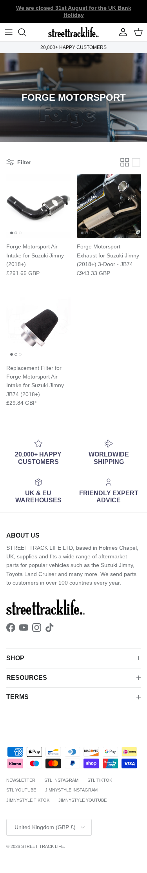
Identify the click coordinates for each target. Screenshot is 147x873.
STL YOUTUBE (21, 790)
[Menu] (8, 32)
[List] (136, 162)
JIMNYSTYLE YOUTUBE (82, 800)
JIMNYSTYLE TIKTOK (27, 800)
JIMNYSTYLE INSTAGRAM (71, 790)
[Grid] (124, 162)
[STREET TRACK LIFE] (73, 32)
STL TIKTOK (99, 780)
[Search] (25, 32)
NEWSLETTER (20, 780)
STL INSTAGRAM (61, 780)
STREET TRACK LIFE (42, 846)
